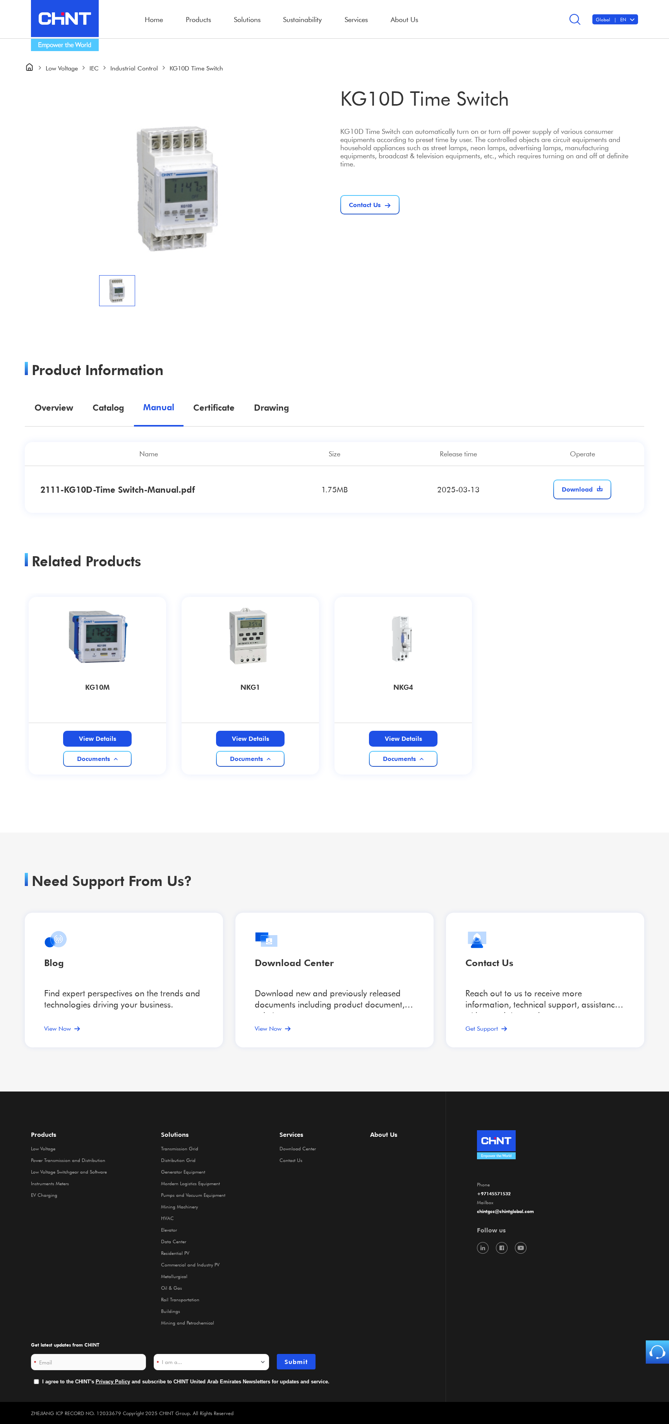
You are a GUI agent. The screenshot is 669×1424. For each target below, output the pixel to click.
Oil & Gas (171, 1288)
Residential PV (175, 1253)
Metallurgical (174, 1276)
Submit (296, 1361)
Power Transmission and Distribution (68, 1160)
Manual (158, 407)
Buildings (170, 1311)
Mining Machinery (179, 1206)
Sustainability (302, 19)
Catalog (108, 407)
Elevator (169, 1230)
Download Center (294, 962)
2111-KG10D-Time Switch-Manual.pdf (117, 489)
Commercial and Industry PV (190, 1264)
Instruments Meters (50, 1183)
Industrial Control (134, 68)
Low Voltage (62, 68)
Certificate (214, 407)
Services (291, 1134)
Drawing (271, 407)
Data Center (173, 1241)
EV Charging (44, 1195)
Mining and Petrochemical (187, 1322)
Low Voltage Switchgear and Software (69, 1172)
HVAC (167, 1218)
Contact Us (291, 1160)
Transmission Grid (179, 1148)
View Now (57, 1028)
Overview (53, 407)
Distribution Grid (178, 1160)
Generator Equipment (183, 1172)
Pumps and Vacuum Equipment (193, 1195)
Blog (54, 962)
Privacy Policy (113, 1382)
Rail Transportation (180, 1299)
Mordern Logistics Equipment (190, 1183)
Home (154, 19)
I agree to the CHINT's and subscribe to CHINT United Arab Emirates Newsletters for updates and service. (185, 1382)
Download (577, 489)
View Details (97, 738)
